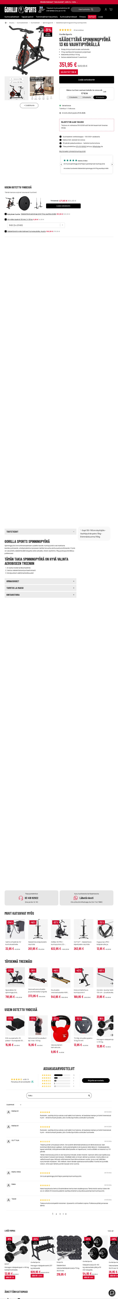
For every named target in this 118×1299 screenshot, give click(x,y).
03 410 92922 (81, 146)
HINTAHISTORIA (13, 594)
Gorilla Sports (65, 34)
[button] (65, 30)
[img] (45, 1112)
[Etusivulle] (25, 9)
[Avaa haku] (86, 9)
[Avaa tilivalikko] (105, 9)
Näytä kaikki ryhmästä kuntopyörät (72, 151)
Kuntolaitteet (35, 23)
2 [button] (56, 1214)
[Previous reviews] (61, 164)
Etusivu (11, 23)
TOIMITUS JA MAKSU (15, 588)
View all (110, 1231)
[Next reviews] (112, 164)
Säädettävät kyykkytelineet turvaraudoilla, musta (26, 231)
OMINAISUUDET (12, 581)
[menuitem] (100, 16)
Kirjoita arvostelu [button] (96, 1080)
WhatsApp (97, 146)
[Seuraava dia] (110, 1258)
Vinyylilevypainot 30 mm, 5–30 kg (20, 219)
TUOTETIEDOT (12, 531)
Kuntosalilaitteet (22, 23)
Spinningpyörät (48, 23)
